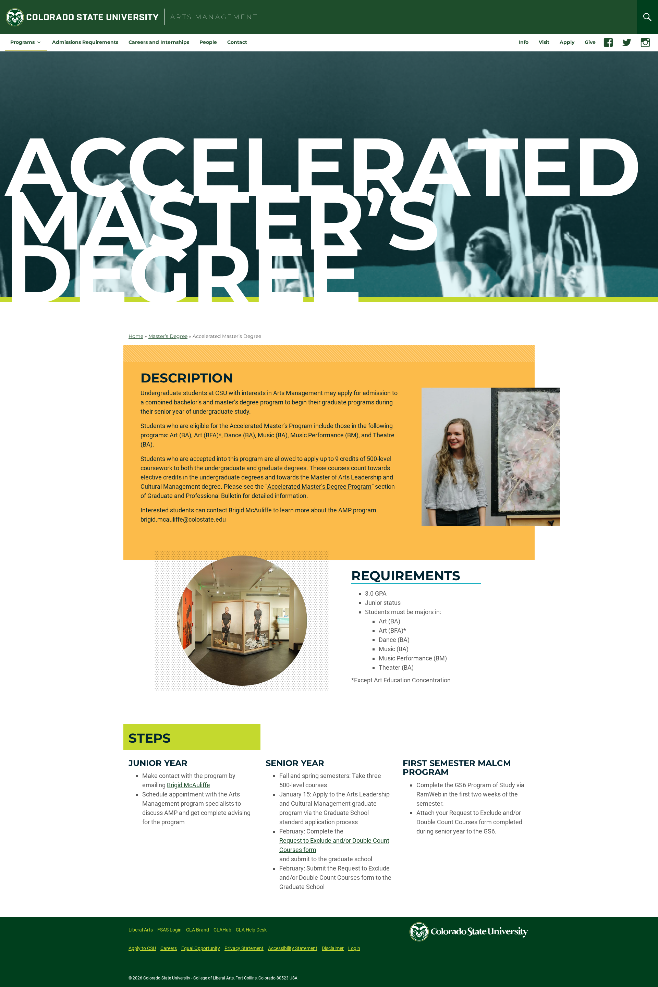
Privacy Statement (244, 948)
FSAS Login (169, 930)
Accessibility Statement (292, 948)
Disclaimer (333, 948)
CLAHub (222, 930)
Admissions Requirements (85, 42)
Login (354, 948)
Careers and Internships (159, 42)
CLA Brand (197, 930)
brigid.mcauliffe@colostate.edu (183, 519)
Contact (237, 42)
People (208, 42)
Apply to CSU (142, 948)
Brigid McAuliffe (188, 785)
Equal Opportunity (200, 948)
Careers (168, 948)
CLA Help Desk (251, 930)
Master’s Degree (167, 336)
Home (136, 336)
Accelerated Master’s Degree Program (319, 486)
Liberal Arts (141, 930)
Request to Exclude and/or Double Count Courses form (334, 845)
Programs (22, 42)
